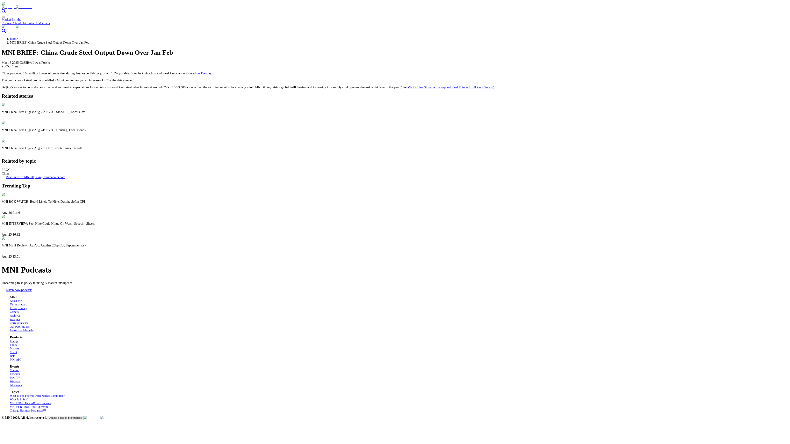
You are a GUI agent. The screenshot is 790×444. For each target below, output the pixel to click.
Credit (13, 352)
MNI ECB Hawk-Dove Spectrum (29, 406)
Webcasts (15, 381)
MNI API (15, 359)
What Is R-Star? (19, 399)
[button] (395, 7)
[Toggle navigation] (3, 16)
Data (12, 355)
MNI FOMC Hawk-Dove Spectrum (30, 403)
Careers (45, 23)
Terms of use (17, 304)
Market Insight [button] (11, 19)
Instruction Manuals (21, 330)
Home (14, 38)
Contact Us (32, 23)
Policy (13, 344)
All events (16, 385)
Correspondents (19, 323)
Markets (14, 348)
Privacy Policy (18, 308)
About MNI (16, 300)
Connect (7, 23)
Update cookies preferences (65, 417)
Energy (14, 341)
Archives (15, 315)
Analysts (15, 319)
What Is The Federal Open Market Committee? (37, 395)
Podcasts (15, 374)
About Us (19, 23)
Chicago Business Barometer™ (28, 410)
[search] (4, 12)
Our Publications (19, 326)
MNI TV (15, 377)
